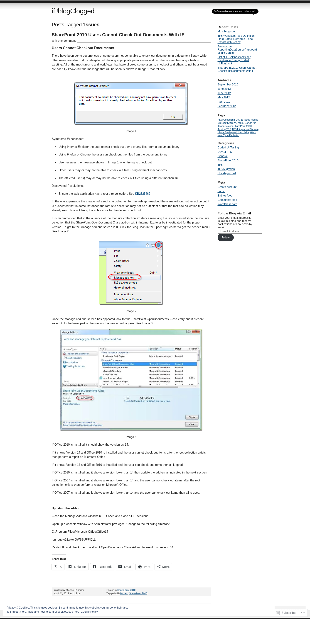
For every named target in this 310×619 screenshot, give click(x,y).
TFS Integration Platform (245, 129)
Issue (247, 119)
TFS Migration (226, 169)
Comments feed (227, 199)
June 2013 (224, 88)
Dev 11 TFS (225, 151)
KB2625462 (142, 193)
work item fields (240, 132)
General (223, 156)
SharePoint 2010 (126, 590)
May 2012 (224, 97)
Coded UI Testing (228, 147)
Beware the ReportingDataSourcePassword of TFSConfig (237, 49)
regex (241, 122)
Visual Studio (225, 132)
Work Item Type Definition (237, 134)
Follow (225, 237)
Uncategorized (227, 173)
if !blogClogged (73, 11)
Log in (221, 191)
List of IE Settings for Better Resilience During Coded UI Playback (234, 60)
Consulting (229, 119)
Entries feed (225, 195)
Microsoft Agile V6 (227, 122)
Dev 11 (239, 119)
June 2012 (224, 93)
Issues (124, 593)
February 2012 (227, 106)
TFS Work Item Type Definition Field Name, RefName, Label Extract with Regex (236, 39)
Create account (227, 187)
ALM (220, 119)
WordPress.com (227, 204)
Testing (222, 129)
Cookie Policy (89, 611)
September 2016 (228, 84)
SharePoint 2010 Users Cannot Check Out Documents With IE (118, 34)
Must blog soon (227, 31)
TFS (228, 129)
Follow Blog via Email (234, 213)
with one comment (64, 40)
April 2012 (224, 101)
